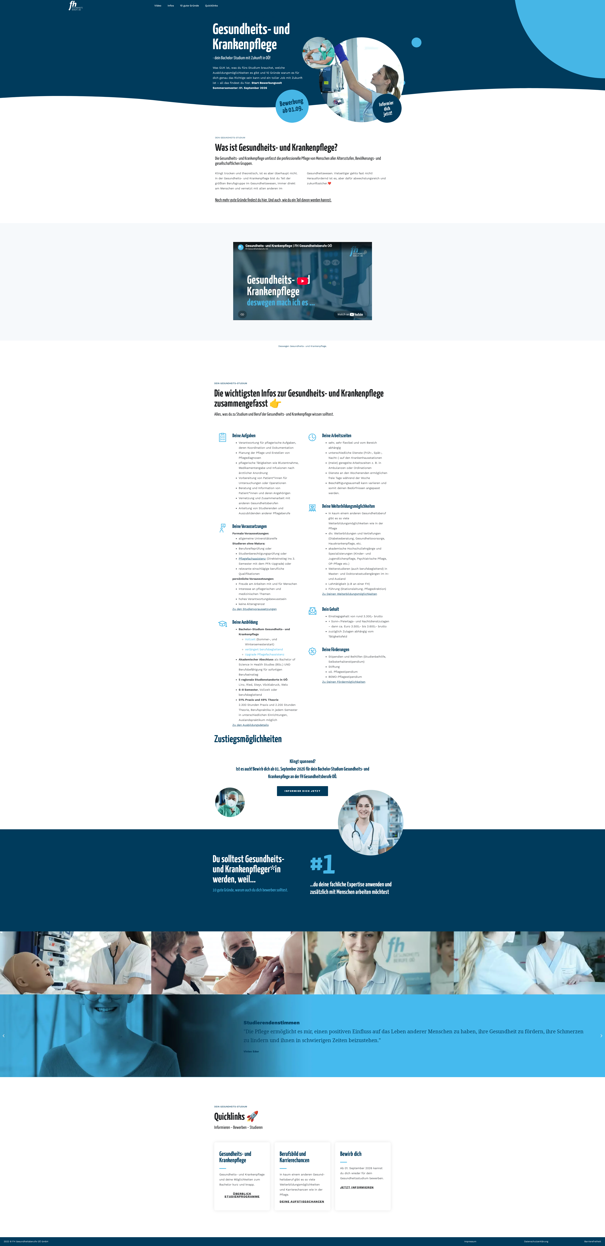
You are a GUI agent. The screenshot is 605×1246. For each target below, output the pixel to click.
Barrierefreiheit (592, 1241)
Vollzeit (250, 639)
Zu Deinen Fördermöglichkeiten (343, 681)
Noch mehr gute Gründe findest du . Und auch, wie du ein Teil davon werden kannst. (273, 200)
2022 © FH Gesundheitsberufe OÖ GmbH (26, 1241)
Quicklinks (211, 5)
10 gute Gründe (189, 5)
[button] (4, 1036)
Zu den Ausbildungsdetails (250, 725)
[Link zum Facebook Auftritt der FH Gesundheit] (557, 4)
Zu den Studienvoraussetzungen (254, 609)
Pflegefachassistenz (252, 558)
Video (157, 5)
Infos (171, 5)
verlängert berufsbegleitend (264, 649)
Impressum (470, 1241)
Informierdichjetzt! (386, 108)
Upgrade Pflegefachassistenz (264, 654)
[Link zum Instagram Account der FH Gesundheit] (564, 4)
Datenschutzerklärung (536, 1241)
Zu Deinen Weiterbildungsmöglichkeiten (349, 594)
